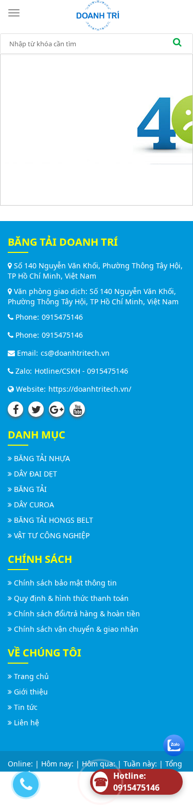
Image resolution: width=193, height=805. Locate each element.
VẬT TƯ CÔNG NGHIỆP (52, 535)
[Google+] (56, 409)
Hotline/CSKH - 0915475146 (81, 371)
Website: (30, 389)
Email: (26, 353)
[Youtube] (77, 409)
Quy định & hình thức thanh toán (71, 598)
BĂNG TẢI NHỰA (42, 458)
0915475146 (62, 317)
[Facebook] (15, 409)
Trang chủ (31, 676)
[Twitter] (36, 409)
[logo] (97, 15)
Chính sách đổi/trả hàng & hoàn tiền (77, 613)
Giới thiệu (31, 692)
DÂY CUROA (34, 504)
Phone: (26, 317)
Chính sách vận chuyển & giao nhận (76, 629)
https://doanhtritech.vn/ (89, 389)
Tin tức (26, 707)
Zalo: (22, 371)
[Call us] (23, 782)
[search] (177, 43)
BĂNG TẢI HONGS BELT (53, 520)
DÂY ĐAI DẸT (35, 474)
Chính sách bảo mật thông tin (65, 583)
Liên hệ (26, 722)
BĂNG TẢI (30, 489)
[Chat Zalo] (174, 743)
